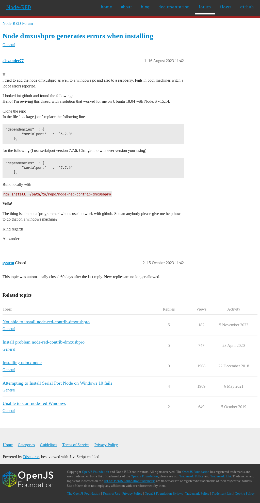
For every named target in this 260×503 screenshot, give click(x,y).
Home (8, 445)
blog (145, 6)
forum (205, 6)
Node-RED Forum (18, 23)
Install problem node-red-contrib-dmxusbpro (44, 342)
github (247, 6)
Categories (26, 445)
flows (225, 6)
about (126, 6)
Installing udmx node (22, 362)
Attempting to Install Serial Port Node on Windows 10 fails (57, 383)
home (106, 6)
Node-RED (18, 7)
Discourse (31, 457)
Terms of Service (75, 445)
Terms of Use (111, 493)
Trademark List (220, 476)
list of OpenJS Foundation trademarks (129, 481)
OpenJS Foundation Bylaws (164, 493)
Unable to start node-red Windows (34, 403)
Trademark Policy (191, 476)
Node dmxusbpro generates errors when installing (78, 36)
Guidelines (48, 445)
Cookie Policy (245, 493)
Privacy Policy (106, 445)
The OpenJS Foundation (83, 493)
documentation (174, 6)
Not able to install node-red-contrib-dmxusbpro (46, 321)
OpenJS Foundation (95, 472)
